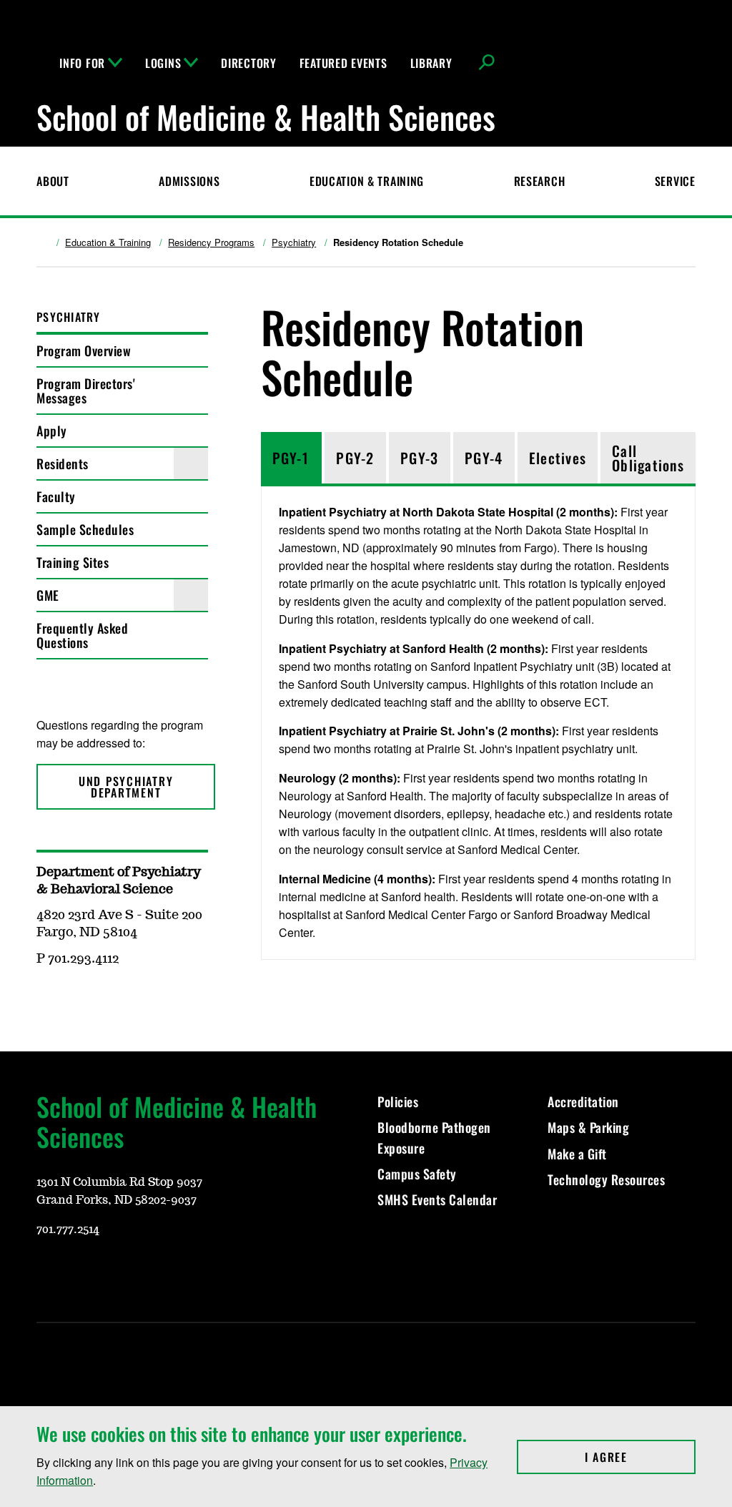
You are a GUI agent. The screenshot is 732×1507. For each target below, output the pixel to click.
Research (539, 181)
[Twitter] (149, 1272)
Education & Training (367, 181)
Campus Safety (417, 1173)
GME (47, 595)
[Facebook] (115, 1272)
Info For (82, 63)
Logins (163, 63)
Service (675, 181)
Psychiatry (294, 242)
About (52, 181)
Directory (248, 63)
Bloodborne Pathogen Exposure (434, 1137)
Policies (397, 1101)
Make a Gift (577, 1153)
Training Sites (72, 562)
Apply (51, 430)
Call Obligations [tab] (648, 458)
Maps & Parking (588, 1127)
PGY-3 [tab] (419, 457)
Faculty (56, 496)
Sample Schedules (85, 529)
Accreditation (583, 1101)
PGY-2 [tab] (355, 457)
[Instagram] (81, 1272)
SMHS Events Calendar (437, 1199)
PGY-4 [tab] (484, 457)
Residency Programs (211, 242)
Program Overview (83, 350)
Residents (62, 463)
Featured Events (343, 63)
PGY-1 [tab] (290, 457)
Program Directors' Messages (85, 390)
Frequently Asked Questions (82, 635)
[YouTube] (46, 1272)
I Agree (640, 1457)
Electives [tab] (557, 457)
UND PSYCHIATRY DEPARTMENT (126, 786)
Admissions (189, 181)
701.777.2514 (67, 1229)
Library (431, 63)
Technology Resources (606, 1179)
